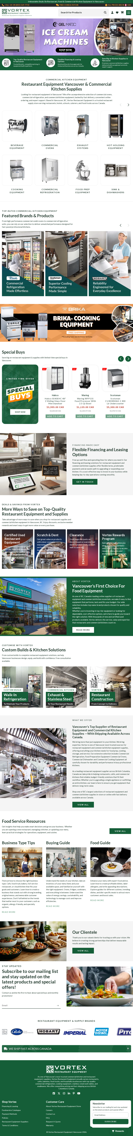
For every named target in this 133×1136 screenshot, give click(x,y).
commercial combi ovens (33, 221)
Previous (3, 36)
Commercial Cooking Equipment (110, 759)
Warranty (50, 1125)
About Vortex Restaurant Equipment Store (63, 1106)
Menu (128, 12)
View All (83, 950)
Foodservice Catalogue (11, 1110)
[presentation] (121, 105)
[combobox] (83, 13)
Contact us (50, 1114)
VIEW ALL (83, 804)
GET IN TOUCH (84, 482)
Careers (49, 1110)
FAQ (48, 1118)
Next (129, 36)
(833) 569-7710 (16, 5)
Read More (83, 630)
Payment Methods (9, 1114)
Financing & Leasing (10, 1106)
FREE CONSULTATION (68, 5)
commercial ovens (104, 94)
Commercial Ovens (118, 756)
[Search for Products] (105, 12)
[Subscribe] (58, 1005)
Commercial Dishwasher (82, 759)
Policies (5, 1118)
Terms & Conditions (10, 1125)
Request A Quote (53, 1122)
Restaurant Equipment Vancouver (68, 1132)
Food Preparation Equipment (97, 756)
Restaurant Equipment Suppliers (15, 1122)
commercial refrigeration (33, 97)
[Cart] (122, 12)
